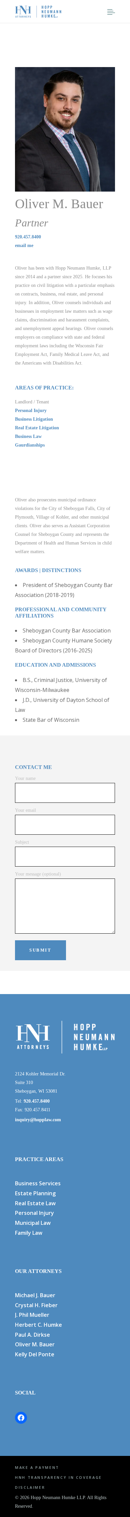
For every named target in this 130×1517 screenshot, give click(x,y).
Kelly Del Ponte (34, 1354)
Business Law (28, 436)
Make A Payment (37, 1467)
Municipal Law (33, 1223)
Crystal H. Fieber (36, 1305)
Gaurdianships (30, 445)
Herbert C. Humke (38, 1324)
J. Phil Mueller (32, 1314)
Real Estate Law (35, 1203)
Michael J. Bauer (35, 1295)
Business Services (38, 1183)
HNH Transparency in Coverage (58, 1477)
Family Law (28, 1232)
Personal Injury (31, 410)
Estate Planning (35, 1193)
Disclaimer (30, 1487)
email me (24, 245)
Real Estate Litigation (37, 427)
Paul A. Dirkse (32, 1334)
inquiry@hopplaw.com (38, 1119)
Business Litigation (34, 419)
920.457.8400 (28, 236)
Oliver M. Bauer (35, 1344)
